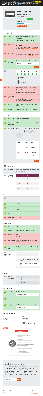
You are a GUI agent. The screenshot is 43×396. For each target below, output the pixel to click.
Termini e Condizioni (34, 393)
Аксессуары (19, 157)
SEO (24, 322)
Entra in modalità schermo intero (21, 331)
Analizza (5, 328)
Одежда (18, 150)
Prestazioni (25, 318)
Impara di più (18, 4)
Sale (17, 147)
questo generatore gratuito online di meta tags (30, 55)
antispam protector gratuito (27, 241)
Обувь (18, 152)
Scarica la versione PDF (21, 25)
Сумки (18, 155)
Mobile (5, 319)
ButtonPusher (12, 392)
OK (38, 1)
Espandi (36, 66)
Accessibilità (25, 319)
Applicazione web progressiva (29, 323)
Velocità (6, 318)
